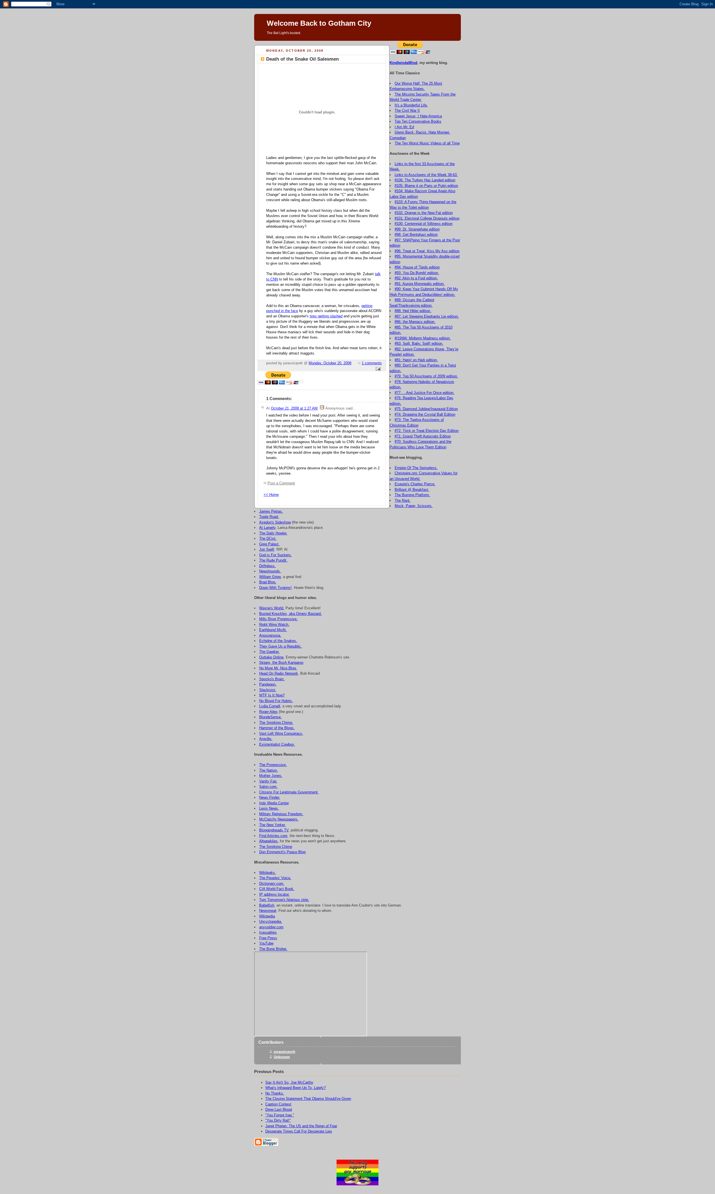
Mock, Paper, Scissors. (414, 506)
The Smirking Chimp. (276, 722)
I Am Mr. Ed (404, 127)
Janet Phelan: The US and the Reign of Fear (301, 1126)
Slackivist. (267, 690)
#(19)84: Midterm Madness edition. (423, 338)
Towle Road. (269, 517)
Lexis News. (269, 808)
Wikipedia (267, 916)
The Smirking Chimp (275, 847)
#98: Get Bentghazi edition (416, 234)
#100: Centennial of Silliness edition (423, 224)
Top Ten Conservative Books (418, 121)
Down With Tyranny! (275, 588)
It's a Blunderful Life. (411, 105)
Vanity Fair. (268, 781)
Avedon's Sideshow (275, 522)
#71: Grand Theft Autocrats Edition (423, 436)
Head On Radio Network (278, 673)
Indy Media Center (274, 803)
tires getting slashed (326, 316)
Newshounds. (270, 571)
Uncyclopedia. (270, 921)
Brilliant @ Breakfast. (412, 489)
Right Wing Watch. (274, 624)
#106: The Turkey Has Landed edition (425, 180)
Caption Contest (278, 1104)
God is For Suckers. (275, 555)
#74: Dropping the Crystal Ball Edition (425, 414)
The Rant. (403, 500)
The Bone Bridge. (273, 949)
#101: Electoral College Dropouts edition (427, 218)
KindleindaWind (403, 63)
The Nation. (268, 770)
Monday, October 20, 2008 (330, 363)
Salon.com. (268, 786)
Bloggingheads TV (274, 830)
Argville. (265, 739)
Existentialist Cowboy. (277, 744)
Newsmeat (267, 910)
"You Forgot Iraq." (279, 1115)
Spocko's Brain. (272, 679)
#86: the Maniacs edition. (415, 322)
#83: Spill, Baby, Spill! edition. (419, 343)
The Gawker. (269, 652)
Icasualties (268, 932)
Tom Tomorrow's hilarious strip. (284, 900)
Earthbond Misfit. (273, 630)
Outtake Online (271, 657)
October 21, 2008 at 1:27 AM (294, 408)
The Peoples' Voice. (275, 878)
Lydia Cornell (269, 706)
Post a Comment (281, 483)
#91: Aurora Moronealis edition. (420, 284)
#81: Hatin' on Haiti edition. (416, 360)
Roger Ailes (268, 712)
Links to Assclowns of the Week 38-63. (426, 175)
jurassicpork (284, 1052)
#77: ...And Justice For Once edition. (424, 393)
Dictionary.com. (271, 883)
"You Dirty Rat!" (278, 1120)
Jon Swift (266, 549)
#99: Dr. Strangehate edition (417, 229)
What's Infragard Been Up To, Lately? (295, 1088)
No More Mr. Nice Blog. (278, 668)
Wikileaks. (267, 872)
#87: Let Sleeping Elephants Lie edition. (427, 316)
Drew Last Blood (278, 1109)
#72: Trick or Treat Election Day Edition (427, 431)
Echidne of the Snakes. (278, 641)
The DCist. (268, 538)
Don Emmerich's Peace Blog (282, 852)
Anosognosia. (270, 635)
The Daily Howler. (273, 533)
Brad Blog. (267, 582)
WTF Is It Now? (272, 695)
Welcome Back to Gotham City (319, 23)
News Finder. (269, 797)
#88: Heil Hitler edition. (413, 311)
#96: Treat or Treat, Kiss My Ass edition (427, 251)
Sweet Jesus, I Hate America (418, 116)
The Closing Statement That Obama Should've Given (308, 1099)
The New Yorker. (272, 825)
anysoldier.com (271, 927)
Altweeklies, (269, 841)
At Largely (267, 527)
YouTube (266, 943)
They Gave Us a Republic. (280, 646)
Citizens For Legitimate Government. (289, 792)
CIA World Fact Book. (276, 889)
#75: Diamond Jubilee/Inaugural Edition (426, 409)
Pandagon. (268, 684)
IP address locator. (274, 894)
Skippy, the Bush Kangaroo (281, 662)
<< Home (271, 495)
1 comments (372, 363)
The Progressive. (273, 765)
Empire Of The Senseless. (416, 468)
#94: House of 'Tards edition (417, 267)
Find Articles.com (273, 836)
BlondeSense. (270, 717)
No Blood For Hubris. (276, 701)
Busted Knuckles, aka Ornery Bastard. (290, 614)
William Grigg (270, 577)
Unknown (282, 1057)
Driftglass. (267, 566)
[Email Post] (377, 369)
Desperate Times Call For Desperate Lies (298, 1131)
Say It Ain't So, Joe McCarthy (289, 1082)
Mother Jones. (270, 776)
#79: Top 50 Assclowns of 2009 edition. (426, 376)
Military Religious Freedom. (281, 814)
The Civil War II (407, 110)
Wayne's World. (271, 608)
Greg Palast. (269, 544)
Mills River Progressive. (278, 619)
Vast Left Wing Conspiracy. (281, 733)
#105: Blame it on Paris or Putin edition (426, 186)
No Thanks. (274, 1093)
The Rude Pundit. (273, 560)
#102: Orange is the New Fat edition (424, 213)
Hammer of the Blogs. (277, 728)
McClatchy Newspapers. (279, 819)
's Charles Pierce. (415, 484)
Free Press (268, 938)
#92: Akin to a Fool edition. (416, 278)
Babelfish (266, 905)
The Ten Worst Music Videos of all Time (427, 143)
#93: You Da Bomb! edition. (417, 273)
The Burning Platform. (412, 495)
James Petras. (271, 511)
